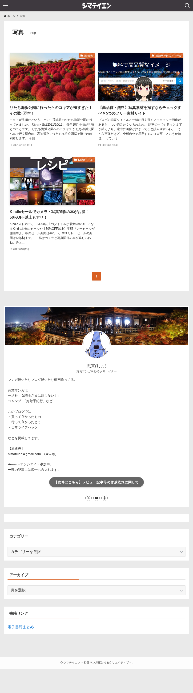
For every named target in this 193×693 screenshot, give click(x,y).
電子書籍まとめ (21, 627)
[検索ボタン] (187, 5)
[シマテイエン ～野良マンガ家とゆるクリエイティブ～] (96, 5)
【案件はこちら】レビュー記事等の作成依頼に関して (96, 482)
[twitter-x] (88, 498)
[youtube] (96, 498)
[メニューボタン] (5, 5)
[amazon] (104, 498)
